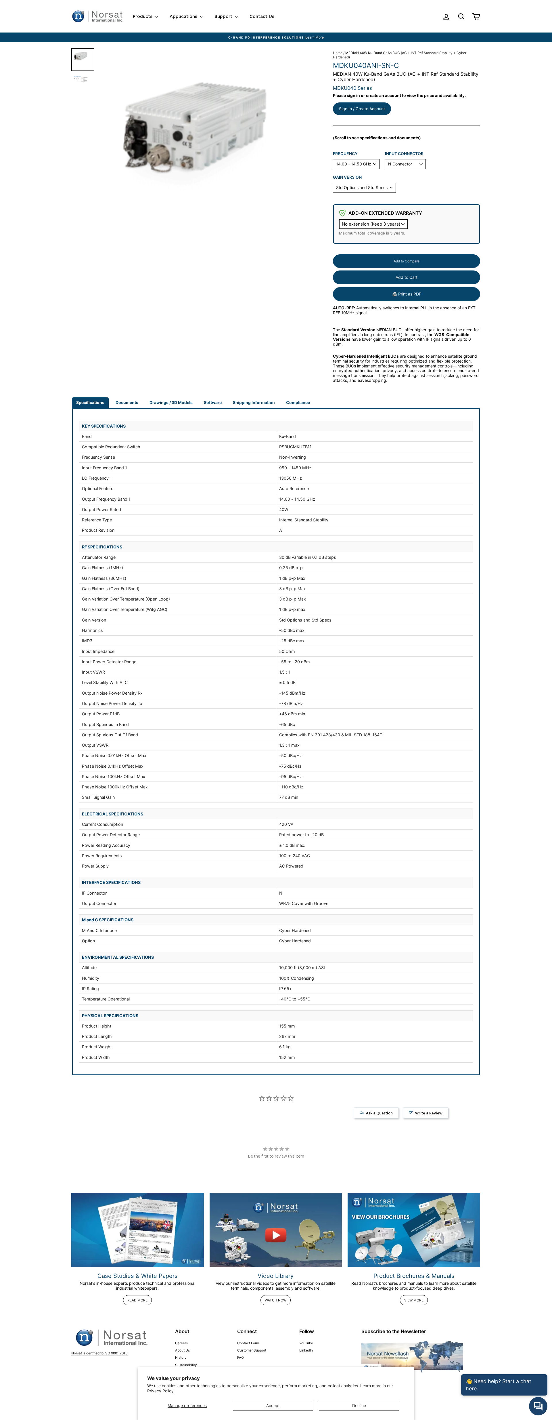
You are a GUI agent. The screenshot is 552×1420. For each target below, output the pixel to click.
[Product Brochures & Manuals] (414, 1230)
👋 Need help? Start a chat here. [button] (498, 1385)
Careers (181, 1343)
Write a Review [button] (428, 1113)
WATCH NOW (275, 1300)
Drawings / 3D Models (171, 402)
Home (337, 53)
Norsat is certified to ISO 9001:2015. (99, 1353)
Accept (273, 1405)
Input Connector (404, 153)
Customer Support (251, 1350)
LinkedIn (306, 1350)
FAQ (240, 1357)
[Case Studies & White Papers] (137, 1230)
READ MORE (137, 1300)
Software (213, 402)
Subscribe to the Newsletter (393, 1331)
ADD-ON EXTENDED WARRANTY (385, 213)
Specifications (90, 402)
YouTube (306, 1343)
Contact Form (248, 1343)
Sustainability (186, 1365)
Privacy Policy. (161, 1390)
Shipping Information (254, 402)
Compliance (298, 402)
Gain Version (347, 177)
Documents (127, 402)
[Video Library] (276, 1230)
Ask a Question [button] (379, 1113)
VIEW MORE (413, 1300)
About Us (182, 1350)
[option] (276, 37)
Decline (359, 1405)
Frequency (345, 153)
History (181, 1357)
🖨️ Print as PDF (406, 293)
